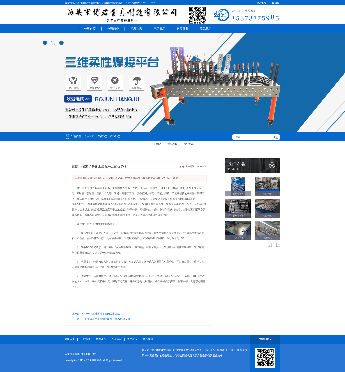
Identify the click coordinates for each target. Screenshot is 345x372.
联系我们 (205, 28)
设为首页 (276, 2)
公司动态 (156, 144)
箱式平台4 (238, 238)
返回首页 (89, 136)
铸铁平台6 (238, 193)
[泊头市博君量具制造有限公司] (172, 15)
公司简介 (113, 28)
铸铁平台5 (267, 193)
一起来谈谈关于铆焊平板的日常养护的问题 (106, 319)
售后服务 (182, 28)
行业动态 (115, 136)
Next (278, 245)
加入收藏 (261, 2)
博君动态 (136, 28)
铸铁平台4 (238, 216)
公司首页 (90, 28)
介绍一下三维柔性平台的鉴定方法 (101, 313)
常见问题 (172, 144)
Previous (270, 245)
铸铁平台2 (267, 238)
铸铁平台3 (267, 216)
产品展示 (159, 28)
